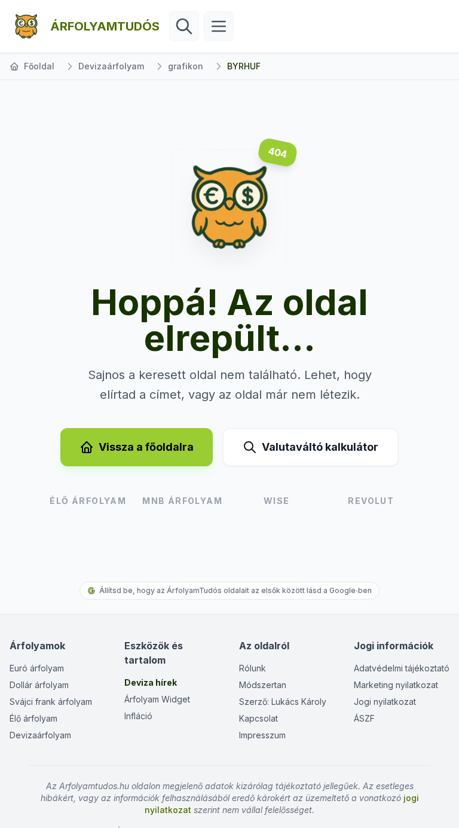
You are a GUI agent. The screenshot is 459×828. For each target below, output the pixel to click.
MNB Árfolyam (182, 501)
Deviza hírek (150, 682)
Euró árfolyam (37, 668)
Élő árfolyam (33, 718)
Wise (277, 501)
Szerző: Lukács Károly (282, 701)
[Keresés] (184, 26)
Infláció (138, 716)
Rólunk (252, 668)
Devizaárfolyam (111, 66)
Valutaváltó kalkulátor (320, 447)
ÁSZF (364, 718)
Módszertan (262, 685)
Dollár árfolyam (39, 685)
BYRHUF (244, 66)
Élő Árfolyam (88, 501)
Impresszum (262, 735)
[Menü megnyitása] (219, 26)
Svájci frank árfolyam (51, 701)
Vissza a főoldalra (146, 447)
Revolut (371, 501)
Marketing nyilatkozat (396, 685)
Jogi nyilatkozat (385, 701)
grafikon (185, 66)
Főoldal (39, 66)
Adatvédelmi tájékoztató (401, 668)
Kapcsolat (258, 718)
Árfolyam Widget (157, 699)
